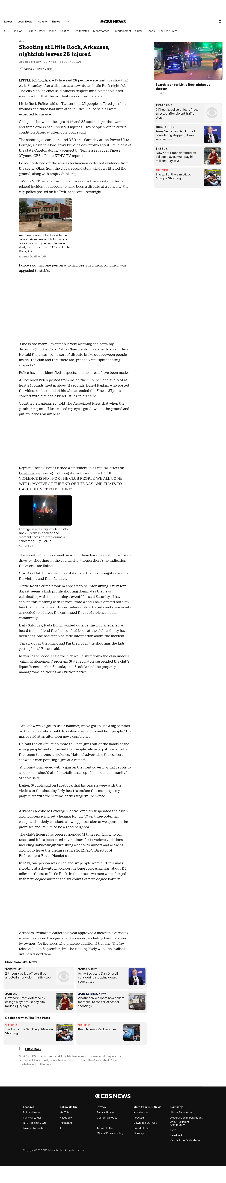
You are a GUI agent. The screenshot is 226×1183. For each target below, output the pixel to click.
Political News (31, 1112)
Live (42, 21)
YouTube (65, 1112)
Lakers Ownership (34, 1128)
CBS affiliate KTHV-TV (52, 156)
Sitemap (138, 1133)
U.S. (6, 31)
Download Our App (145, 1122)
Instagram (66, 1122)
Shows (56, 21)
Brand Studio (141, 1128)
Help (173, 1130)
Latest (8, 21)
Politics (64, 31)
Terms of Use (105, 1128)
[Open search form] (220, 21)
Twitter (67, 103)
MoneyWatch (101, 31)
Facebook (27, 473)
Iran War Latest (32, 1117)
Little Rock (33, 1049)
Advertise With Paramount (186, 1117)
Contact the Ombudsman (185, 1140)
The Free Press (168, 31)
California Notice (107, 1117)
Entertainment (122, 31)
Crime (139, 31)
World (52, 31)
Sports (151, 31)
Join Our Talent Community (179, 1123)
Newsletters (140, 1112)
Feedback (176, 1135)
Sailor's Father (36, 31)
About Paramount (181, 1112)
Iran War (18, 31)
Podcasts (138, 1117)
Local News (25, 21)
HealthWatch (81, 31)
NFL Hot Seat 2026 (34, 1122)
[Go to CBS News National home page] (113, 21)
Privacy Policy (105, 1112)
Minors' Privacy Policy (110, 1133)
